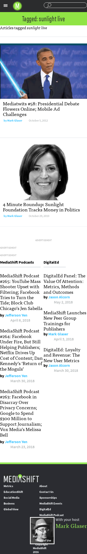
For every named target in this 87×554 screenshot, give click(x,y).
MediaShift (21, 478)
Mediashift (17, 6)
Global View (11, 509)
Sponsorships (48, 498)
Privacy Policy (39, 535)
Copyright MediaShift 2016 (40, 548)
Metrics (8, 486)
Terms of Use (43, 540)
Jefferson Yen (16, 315)
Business (9, 503)
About (43, 486)
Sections (5, 5)
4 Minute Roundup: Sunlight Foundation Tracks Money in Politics (41, 206)
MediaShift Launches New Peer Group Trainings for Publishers (65, 320)
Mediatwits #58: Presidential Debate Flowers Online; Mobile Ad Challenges (41, 108)
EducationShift (13, 492)
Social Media (11, 498)
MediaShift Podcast (51, 515)
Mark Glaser (14, 120)
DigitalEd (45, 509)
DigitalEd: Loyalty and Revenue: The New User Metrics (62, 355)
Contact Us (46, 492)
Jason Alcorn (59, 297)
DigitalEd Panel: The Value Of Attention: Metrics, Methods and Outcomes (64, 283)
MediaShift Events (50, 503)
